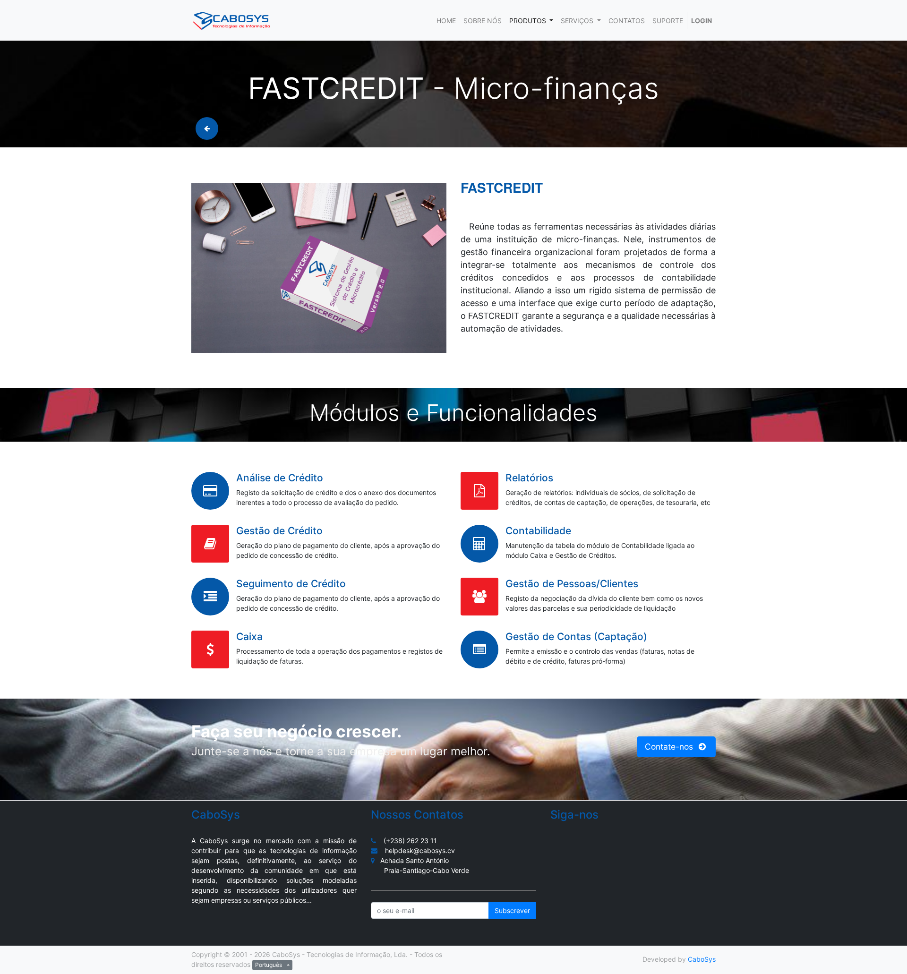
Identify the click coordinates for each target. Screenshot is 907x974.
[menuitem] (446, 20)
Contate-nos (670, 747)
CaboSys (702, 959)
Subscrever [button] (512, 910)
